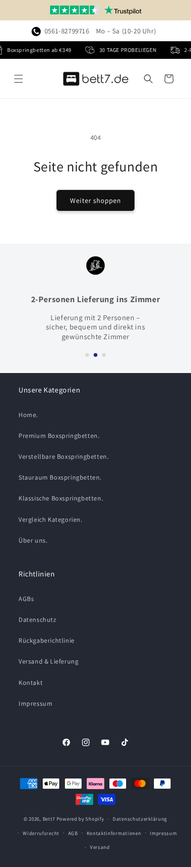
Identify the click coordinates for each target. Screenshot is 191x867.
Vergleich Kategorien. (51, 519)
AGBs (26, 599)
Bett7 (49, 819)
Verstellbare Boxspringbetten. (63, 456)
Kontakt (31, 682)
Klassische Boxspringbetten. (61, 498)
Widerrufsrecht (41, 833)
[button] (18, 79)
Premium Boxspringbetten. (59, 435)
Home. (28, 415)
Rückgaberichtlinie (47, 640)
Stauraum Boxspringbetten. (60, 477)
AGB (73, 833)
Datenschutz (38, 619)
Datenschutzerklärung (140, 819)
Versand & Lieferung (48, 661)
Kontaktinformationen (114, 833)
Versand (100, 847)
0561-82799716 (67, 30)
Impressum (35, 703)
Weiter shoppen (95, 200)
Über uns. (33, 540)
